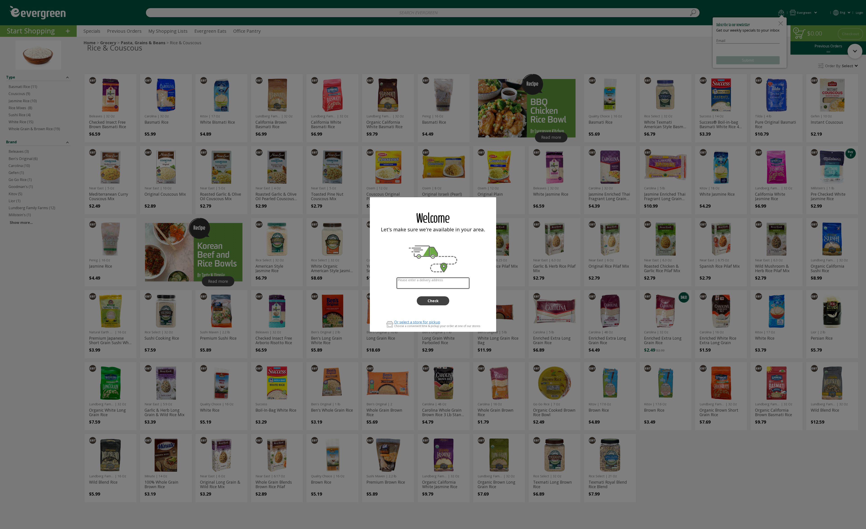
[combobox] (433, 283)
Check (433, 300)
